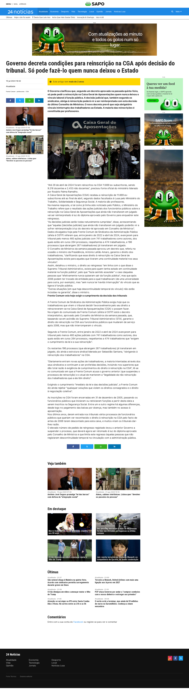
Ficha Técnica (11, 676)
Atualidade (10, 86)
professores (20, 91)
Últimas (53, 572)
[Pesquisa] (172, 11)
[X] (181, 658)
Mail (16, 4)
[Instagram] (170, 658)
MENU (8, 4)
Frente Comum (10, 91)
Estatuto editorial (26, 676)
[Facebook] (175, 658)
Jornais (22, 4)
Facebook (78, 622)
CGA (27, 91)
